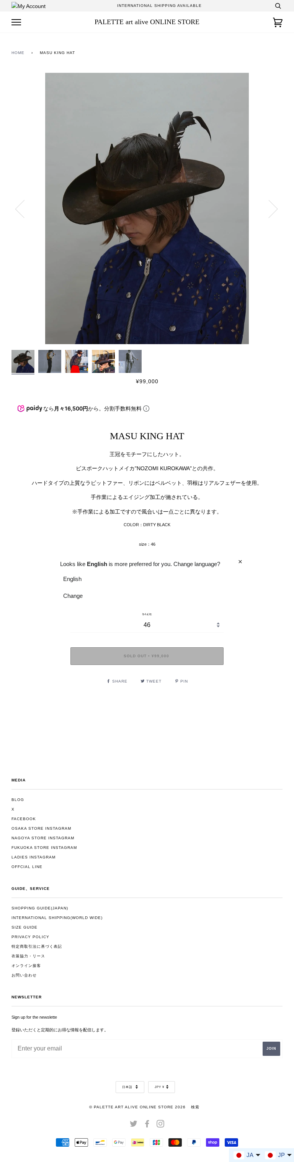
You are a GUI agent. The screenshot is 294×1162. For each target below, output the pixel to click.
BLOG (17, 800)
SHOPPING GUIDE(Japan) (39, 908)
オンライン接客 (26, 965)
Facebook (23, 819)
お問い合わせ (24, 975)
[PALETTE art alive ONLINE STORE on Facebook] (147, 1125)
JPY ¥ (159, 1087)
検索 (195, 1107)
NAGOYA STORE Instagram (42, 838)
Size (147, 614)
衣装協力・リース (28, 956)
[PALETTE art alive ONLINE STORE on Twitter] (134, 1125)
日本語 (128, 1087)
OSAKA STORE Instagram (41, 828)
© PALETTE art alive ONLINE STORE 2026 (137, 1107)
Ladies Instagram (33, 857)
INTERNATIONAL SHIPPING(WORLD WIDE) (57, 918)
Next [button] (269, 208)
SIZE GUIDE (24, 927)
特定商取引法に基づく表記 (36, 946)
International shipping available (159, 5)
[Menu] (16, 22)
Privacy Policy (30, 937)
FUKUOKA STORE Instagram (44, 847)
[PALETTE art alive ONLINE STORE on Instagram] (161, 1125)
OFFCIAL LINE (26, 867)
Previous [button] (24, 208)
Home (17, 53)
